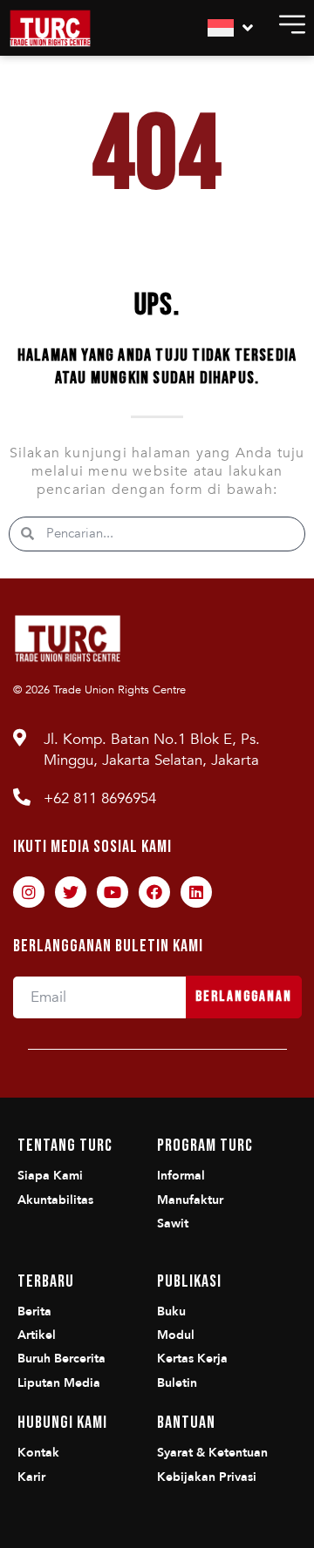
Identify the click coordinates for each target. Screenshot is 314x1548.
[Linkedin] (196, 892)
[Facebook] (154, 892)
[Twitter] (70, 892)
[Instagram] (28, 892)
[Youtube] (112, 892)
